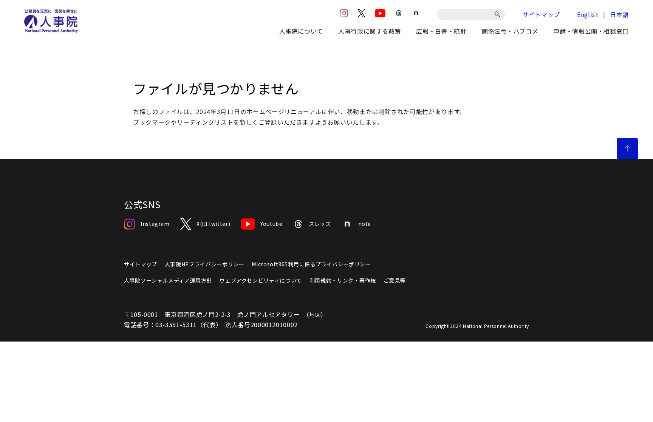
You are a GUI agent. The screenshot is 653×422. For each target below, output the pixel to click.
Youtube (271, 223)
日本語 (619, 14)
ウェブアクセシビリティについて (261, 280)
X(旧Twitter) (213, 223)
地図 (314, 314)
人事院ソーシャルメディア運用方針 (168, 280)
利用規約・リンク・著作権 (342, 280)
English (588, 14)
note (364, 223)
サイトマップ (541, 14)
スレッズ (320, 223)
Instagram (155, 223)
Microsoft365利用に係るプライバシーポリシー (311, 264)
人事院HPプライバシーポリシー (204, 264)
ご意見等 (395, 280)
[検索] (498, 14)
